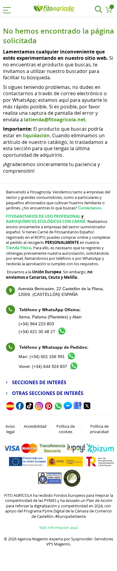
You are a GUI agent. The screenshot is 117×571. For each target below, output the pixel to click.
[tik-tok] (29, 408)
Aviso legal (10, 429)
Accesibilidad (35, 426)
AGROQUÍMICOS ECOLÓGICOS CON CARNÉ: (46, 221)
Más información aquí (58, 527)
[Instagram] (39, 409)
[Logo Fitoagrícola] (54, 8)
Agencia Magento (32, 539)
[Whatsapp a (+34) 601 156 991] (71, 358)
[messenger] (68, 408)
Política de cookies (65, 429)
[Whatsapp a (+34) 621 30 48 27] (62, 333)
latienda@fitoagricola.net (55, 119)
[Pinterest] (48, 409)
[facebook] (20, 408)
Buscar (98, 10)
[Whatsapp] (58, 409)
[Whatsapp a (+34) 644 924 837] (74, 368)
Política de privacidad (99, 429)
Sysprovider (81, 539)
